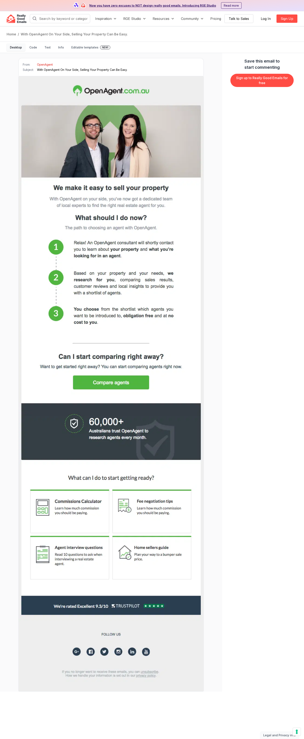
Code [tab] (33, 47)
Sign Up (287, 19)
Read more (231, 5)
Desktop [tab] (16, 47)
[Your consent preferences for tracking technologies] (297, 732)
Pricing (215, 19)
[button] (106, 18)
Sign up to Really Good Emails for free (262, 80)
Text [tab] (47, 47)
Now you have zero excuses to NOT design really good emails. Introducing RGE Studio (152, 5)
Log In (266, 19)
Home (11, 34)
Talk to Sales (239, 19)
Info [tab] (61, 47)
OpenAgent (45, 64)
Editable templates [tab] (89, 47)
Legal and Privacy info (279, 735)
